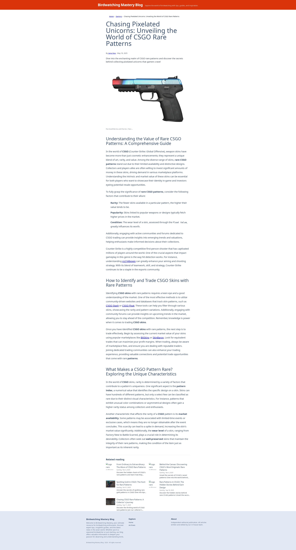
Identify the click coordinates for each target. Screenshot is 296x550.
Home (111, 16)
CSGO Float (128, 305)
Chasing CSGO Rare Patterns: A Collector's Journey (130, 501)
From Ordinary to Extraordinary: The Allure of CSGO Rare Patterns (131, 465)
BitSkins (145, 337)
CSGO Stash (112, 305)
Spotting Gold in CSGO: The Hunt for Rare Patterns (131, 483)
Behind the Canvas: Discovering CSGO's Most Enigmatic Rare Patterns (173, 467)
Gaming (119, 16)
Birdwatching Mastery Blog (120, 4)
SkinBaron (158, 337)
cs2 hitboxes (129, 261)
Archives (132, 525)
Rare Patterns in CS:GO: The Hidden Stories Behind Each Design (172, 485)
